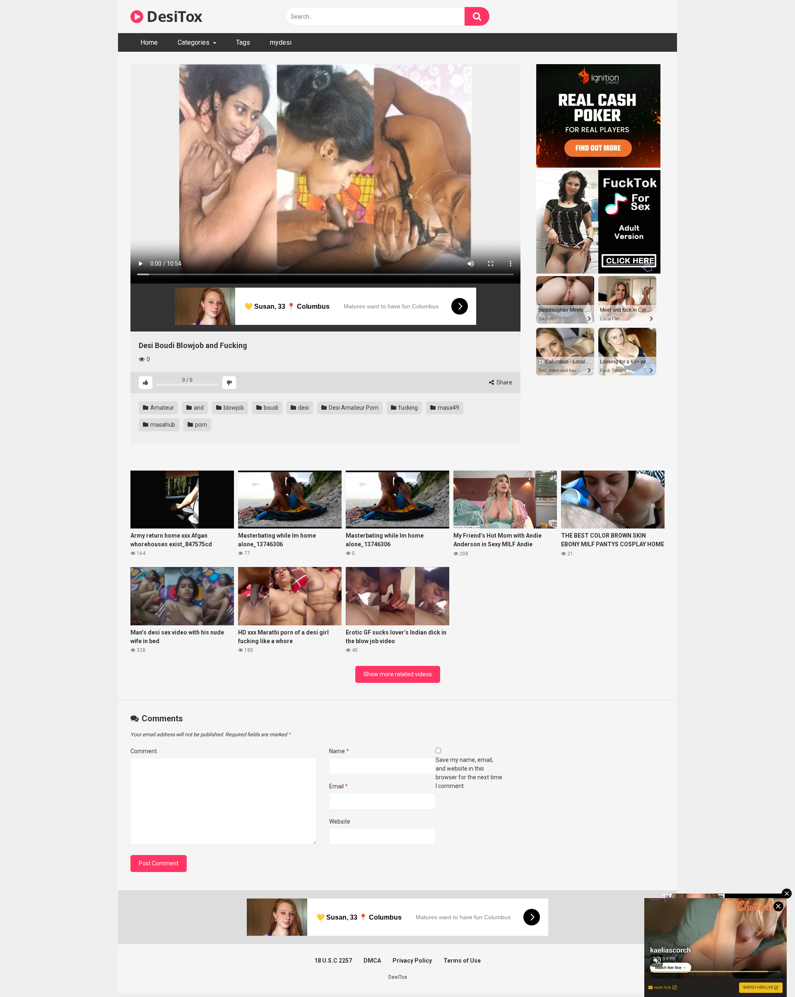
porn (200, 424)
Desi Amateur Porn (353, 407)
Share (503, 382)
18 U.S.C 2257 (333, 960)
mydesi (281, 42)
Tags (243, 42)
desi (303, 407)
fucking (407, 407)
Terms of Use (462, 960)
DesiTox (172, 16)
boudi (270, 407)
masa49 (447, 407)
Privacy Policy (412, 960)
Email (338, 786)
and (198, 407)
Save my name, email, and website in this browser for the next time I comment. (469, 773)
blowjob (233, 407)
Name (339, 751)
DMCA (372, 960)
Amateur (161, 407)
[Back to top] (767, 971)
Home (149, 42)
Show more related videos (398, 674)
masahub (162, 424)
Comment (143, 751)
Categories (194, 42)
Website (339, 821)
